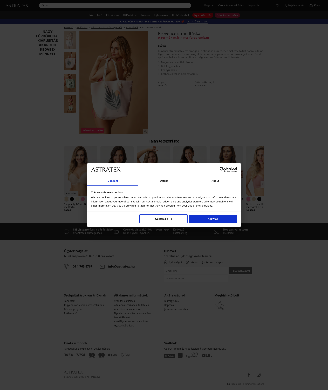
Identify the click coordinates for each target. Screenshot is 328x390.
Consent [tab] (113, 180)
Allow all (213, 218)
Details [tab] (164, 180)
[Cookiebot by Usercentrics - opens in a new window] (222, 169)
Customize (161, 218)
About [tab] (215, 180)
